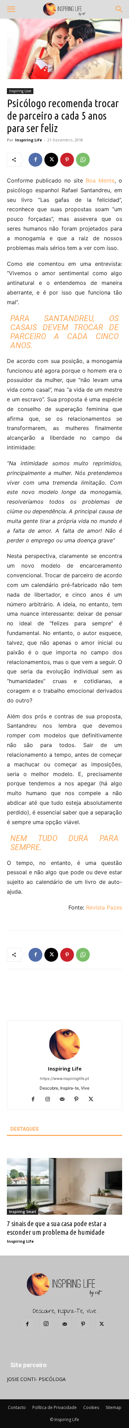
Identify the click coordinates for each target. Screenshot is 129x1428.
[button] (11, 9)
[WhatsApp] (83, 160)
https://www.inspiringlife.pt (64, 1078)
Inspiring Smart (22, 1211)
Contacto (17, 1407)
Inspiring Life (28, 139)
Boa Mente (100, 180)
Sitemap (113, 1407)
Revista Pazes (104, 907)
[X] (51, 160)
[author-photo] (64, 1059)
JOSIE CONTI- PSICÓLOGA (36, 1379)
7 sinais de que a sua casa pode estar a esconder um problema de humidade (56, 1227)
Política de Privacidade (54, 1407)
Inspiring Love (20, 90)
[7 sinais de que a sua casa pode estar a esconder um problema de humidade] (64, 1186)
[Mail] (64, 1099)
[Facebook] (35, 160)
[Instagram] (50, 1099)
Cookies (91, 1407)
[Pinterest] (67, 160)
